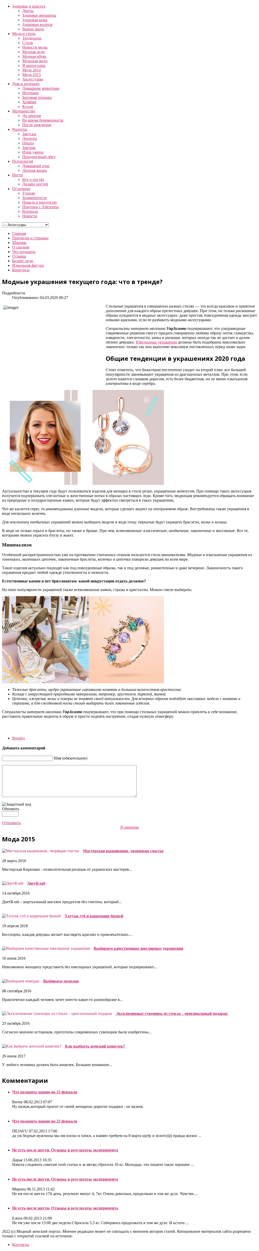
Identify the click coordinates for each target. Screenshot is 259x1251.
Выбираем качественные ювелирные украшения (138, 948)
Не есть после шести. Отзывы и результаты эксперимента (65, 1150)
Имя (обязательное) (70, 758)
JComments (129, 827)
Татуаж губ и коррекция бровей (94, 916)
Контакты (20, 1244)
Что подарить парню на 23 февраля (44, 1092)
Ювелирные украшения (156, 342)
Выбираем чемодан (61, 981)
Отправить (11, 823)
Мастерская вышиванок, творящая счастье (123, 851)
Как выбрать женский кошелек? (95, 1046)
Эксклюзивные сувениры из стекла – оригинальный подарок (172, 1013)
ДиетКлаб (36, 883)
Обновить (10, 809)
